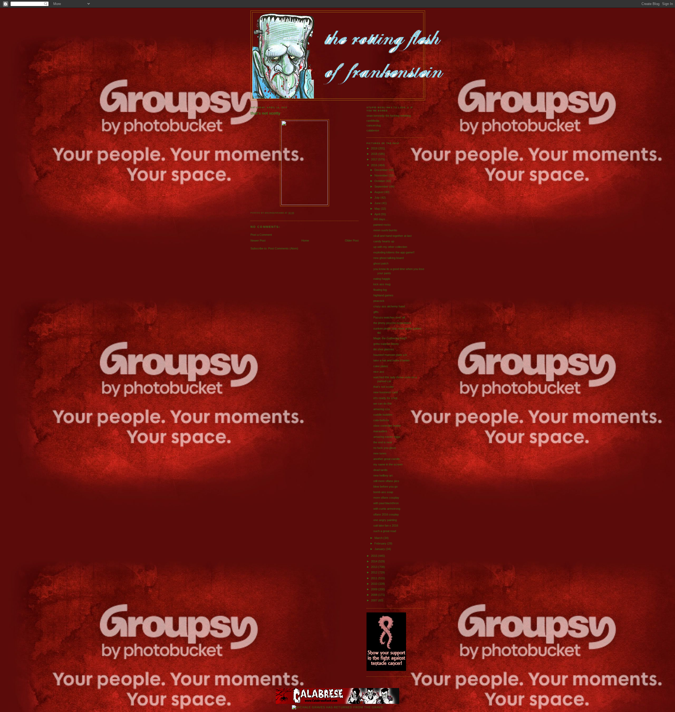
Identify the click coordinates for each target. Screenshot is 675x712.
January (380, 549)
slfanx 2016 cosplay (386, 514)
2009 (374, 589)
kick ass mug (381, 284)
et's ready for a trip (385, 398)
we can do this (382, 403)
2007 (374, 600)
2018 (374, 153)
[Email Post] (295, 213)
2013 (374, 566)
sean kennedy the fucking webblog (389, 115)
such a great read (384, 531)
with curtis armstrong (386, 508)
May (377, 208)
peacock (378, 300)
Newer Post (258, 240)
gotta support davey (386, 343)
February (380, 543)
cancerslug (374, 125)
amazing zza (381, 409)
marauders (380, 431)
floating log (380, 289)
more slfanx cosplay (386, 497)
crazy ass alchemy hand (389, 306)
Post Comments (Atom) (283, 248)
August (379, 192)
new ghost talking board (388, 257)
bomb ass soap (383, 492)
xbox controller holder (387, 425)
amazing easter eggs (386, 436)
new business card (385, 392)
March (378, 537)
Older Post (352, 240)
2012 (374, 572)
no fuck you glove (384, 447)
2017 (374, 159)
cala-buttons (381, 420)
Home (305, 240)
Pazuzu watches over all (389, 317)
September (381, 186)
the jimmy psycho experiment (392, 323)
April (377, 214)
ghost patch (380, 263)
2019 (374, 148)
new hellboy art (383, 475)
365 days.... (380, 219)
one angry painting (385, 520)
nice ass (378, 371)
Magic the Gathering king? (390, 338)
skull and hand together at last (392, 235)
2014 (374, 561)
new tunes (380, 453)
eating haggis (381, 278)
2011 (374, 578)
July (377, 197)
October (380, 181)
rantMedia (373, 120)
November (381, 175)
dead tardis (380, 470)
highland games (383, 295)
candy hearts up (383, 241)
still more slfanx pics (386, 481)
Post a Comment (261, 234)
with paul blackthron (386, 503)
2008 (374, 594)
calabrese (373, 130)
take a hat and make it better (391, 360)
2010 (374, 583)
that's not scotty (265, 113)
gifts (376, 311)
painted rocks (382, 224)
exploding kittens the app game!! (393, 252)
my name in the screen (388, 464)
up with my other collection (390, 246)
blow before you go (385, 486)
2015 (374, 555)
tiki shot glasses (383, 349)
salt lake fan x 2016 (385, 525)
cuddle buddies (383, 414)
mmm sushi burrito (385, 230)
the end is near (382, 442)
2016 (374, 165)
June (378, 203)
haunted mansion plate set (390, 354)
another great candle (386, 458)
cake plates (380, 366)
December (381, 169)
